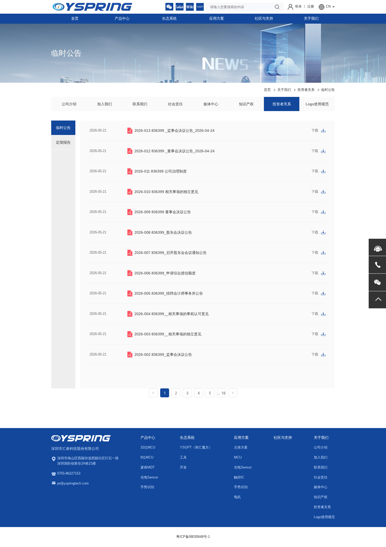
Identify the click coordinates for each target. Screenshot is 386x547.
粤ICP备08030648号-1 (193, 537)
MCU (238, 457)
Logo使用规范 (317, 104)
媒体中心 (211, 104)
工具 (183, 457)
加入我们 (104, 104)
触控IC (239, 477)
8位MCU (146, 457)
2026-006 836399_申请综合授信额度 (165, 273)
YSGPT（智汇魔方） (196, 447)
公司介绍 (69, 104)
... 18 (221, 393)
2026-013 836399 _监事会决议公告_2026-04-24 (174, 130)
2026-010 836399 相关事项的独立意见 (166, 192)
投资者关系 (306, 90)
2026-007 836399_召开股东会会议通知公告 (170, 253)
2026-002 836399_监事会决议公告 (163, 354)
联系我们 (140, 104)
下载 (314, 130)
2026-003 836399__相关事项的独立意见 (167, 334)
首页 (75, 18)
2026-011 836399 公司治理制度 (160, 171)
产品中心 (122, 18)
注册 (310, 6)
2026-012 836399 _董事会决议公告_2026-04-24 (174, 151)
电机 (237, 497)
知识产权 (246, 104)
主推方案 (241, 447)
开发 (183, 467)
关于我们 (311, 18)
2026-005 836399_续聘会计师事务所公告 (168, 293)
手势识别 (147, 487)
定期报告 (63, 142)
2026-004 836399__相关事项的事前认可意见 (171, 314)
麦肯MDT (147, 467)
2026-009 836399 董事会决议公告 (162, 212)
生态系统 (169, 18)
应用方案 (216, 18)
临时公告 (328, 90)
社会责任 (175, 104)
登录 (299, 6)
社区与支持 (264, 18)
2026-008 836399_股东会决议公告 (163, 232)
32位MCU (147, 447)
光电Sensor (149, 477)
